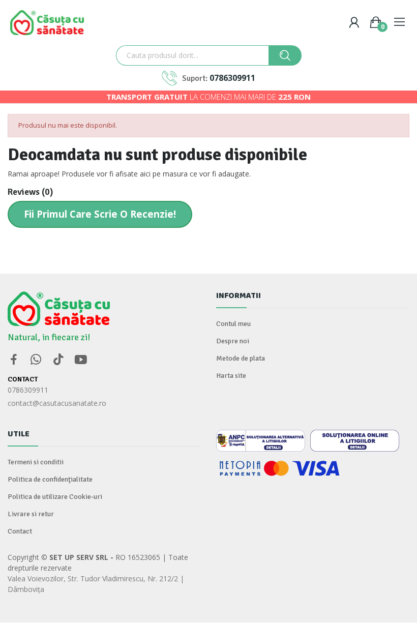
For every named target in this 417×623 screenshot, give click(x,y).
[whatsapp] (36, 359)
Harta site (231, 375)
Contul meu (233, 323)
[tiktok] (58, 359)
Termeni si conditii (36, 462)
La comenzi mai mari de (208, 97)
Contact (20, 531)
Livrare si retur (31, 514)
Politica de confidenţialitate (50, 479)
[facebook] (14, 359)
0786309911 (232, 77)
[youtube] (81, 359)
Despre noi (232, 341)
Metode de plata (240, 358)
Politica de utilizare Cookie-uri (55, 496)
